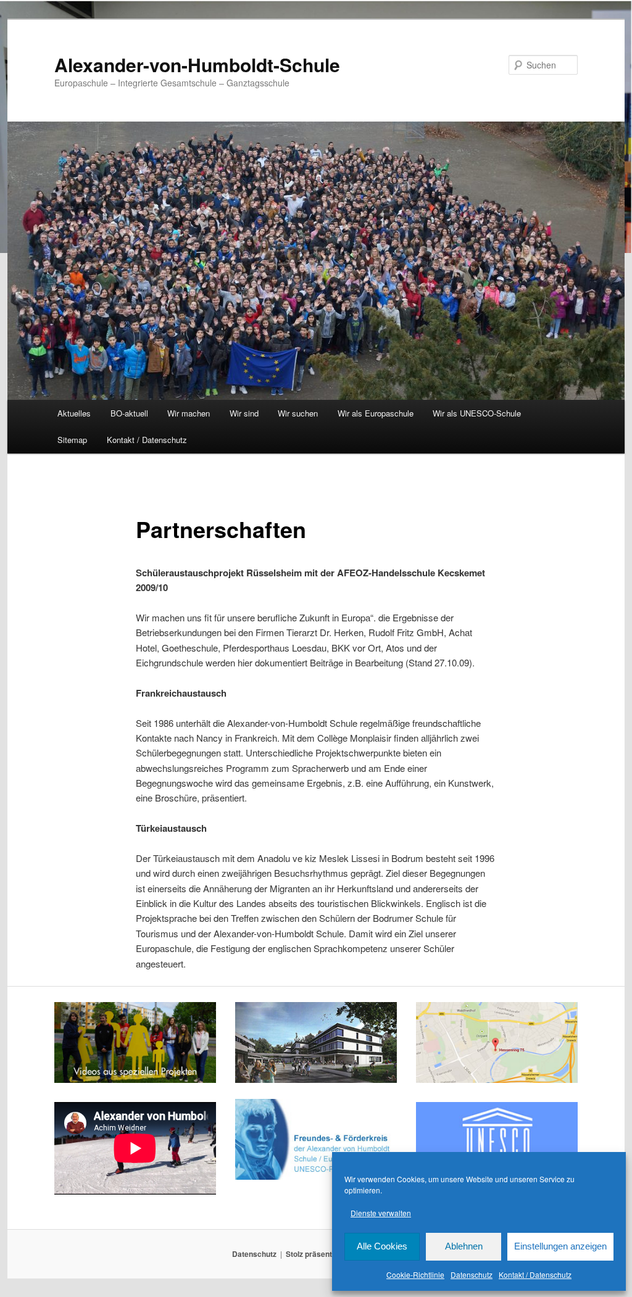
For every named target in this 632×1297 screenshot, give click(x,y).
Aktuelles (74, 413)
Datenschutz (472, 1274)
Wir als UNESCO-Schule (477, 413)
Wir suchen (298, 413)
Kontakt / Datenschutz (535, 1274)
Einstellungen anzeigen (560, 1246)
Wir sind (244, 413)
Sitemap (72, 439)
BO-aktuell (129, 413)
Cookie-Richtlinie (415, 1274)
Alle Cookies (382, 1246)
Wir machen (188, 413)
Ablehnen (464, 1246)
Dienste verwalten (381, 1213)
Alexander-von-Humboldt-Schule (197, 64)
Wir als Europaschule (376, 413)
